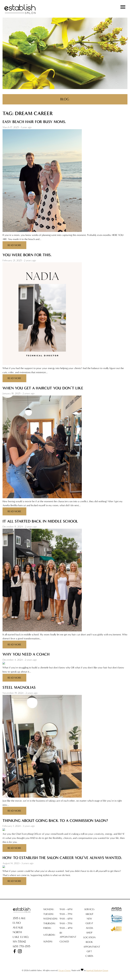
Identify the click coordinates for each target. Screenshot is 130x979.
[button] (15, 952)
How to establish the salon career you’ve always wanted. (62, 858)
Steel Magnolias (19, 687)
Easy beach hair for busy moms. (34, 122)
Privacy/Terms (64, 970)
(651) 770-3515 (21, 946)
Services (89, 909)
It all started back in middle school (40, 521)
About (89, 914)
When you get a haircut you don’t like (43, 388)
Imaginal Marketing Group (97, 970)
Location (89, 937)
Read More (14, 245)
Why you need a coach (26, 654)
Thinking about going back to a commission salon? (55, 820)
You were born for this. (27, 255)
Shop (89, 932)
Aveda (89, 927)
